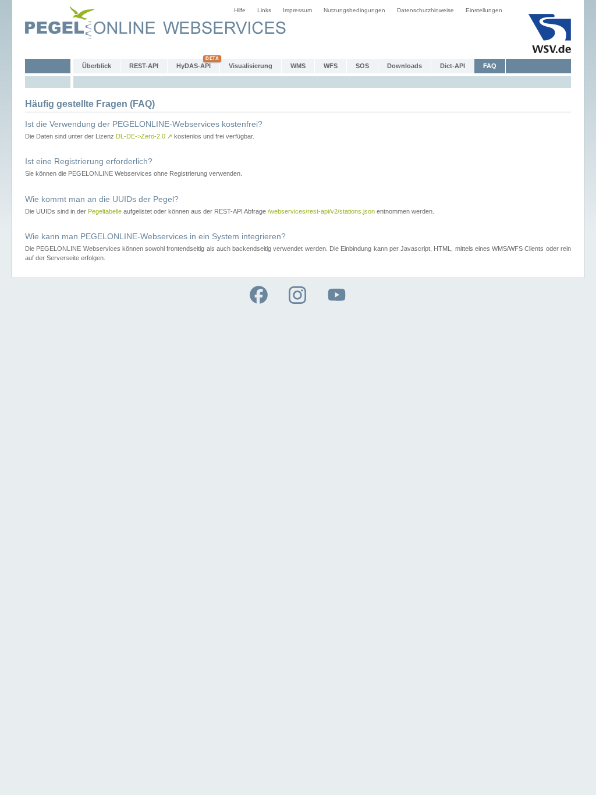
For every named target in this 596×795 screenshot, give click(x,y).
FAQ (489, 65)
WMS (298, 65)
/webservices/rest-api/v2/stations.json (321, 211)
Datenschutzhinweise (425, 10)
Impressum (297, 10)
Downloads (404, 65)
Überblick (96, 65)
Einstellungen (484, 10)
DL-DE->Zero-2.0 (144, 136)
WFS (331, 65)
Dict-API (452, 65)
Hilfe (240, 10)
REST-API (143, 65)
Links (264, 10)
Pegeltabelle (105, 211)
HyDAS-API (193, 65)
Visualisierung (250, 65)
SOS (362, 65)
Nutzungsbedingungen (354, 10)
